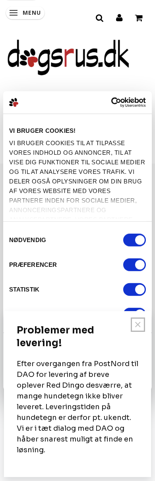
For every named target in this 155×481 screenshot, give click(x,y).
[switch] (134, 264)
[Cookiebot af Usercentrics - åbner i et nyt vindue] (111, 102)
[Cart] (139, 17)
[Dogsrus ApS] (68, 56)
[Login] (119, 17)
